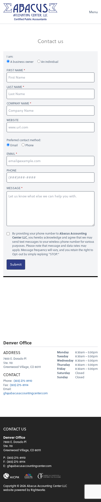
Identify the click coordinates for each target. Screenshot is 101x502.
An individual (49, 62)
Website (13, 120)
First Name (15, 70)
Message (13, 188)
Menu (93, 11)
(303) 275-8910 (23, 380)
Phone (29, 145)
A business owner (22, 62)
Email (14, 145)
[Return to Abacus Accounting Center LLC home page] (30, 11)
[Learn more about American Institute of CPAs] (11, 476)
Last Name (14, 87)
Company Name (18, 103)
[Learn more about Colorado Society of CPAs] (28, 476)
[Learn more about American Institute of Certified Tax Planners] (49, 476)
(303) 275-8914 (19, 385)
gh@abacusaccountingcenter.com (25, 393)
